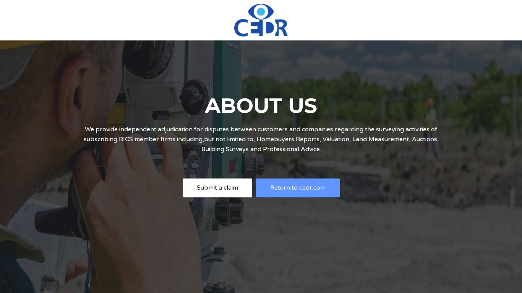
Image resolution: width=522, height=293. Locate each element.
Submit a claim (217, 188)
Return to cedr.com (298, 188)
